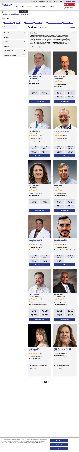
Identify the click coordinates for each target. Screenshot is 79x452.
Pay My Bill (17, 23)
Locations (50, 6)
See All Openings (39, 101)
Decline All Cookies (59, 444)
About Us (54, 1)
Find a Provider (20, 6)
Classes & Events (68, 23)
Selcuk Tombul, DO (60, 186)
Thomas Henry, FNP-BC (61, 131)
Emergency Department (55, 23)
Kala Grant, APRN (34, 186)
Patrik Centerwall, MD (61, 240)
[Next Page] (62, 382)
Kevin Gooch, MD (59, 77)
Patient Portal (41, 1)
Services (29, 6)
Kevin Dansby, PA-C (35, 77)
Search (23, 11)
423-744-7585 (58, 369)
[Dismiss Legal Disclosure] (73, 33)
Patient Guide (38, 23)
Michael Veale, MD (34, 131)
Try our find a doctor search (23, 14)
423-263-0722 (32, 369)
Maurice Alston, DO (60, 294)
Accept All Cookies (59, 448)
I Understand (35, 47)
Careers (60, 1)
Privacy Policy (39, 442)
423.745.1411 (34, 1)
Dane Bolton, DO (34, 294)
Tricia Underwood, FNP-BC (62, 349)
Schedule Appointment (70, 1)
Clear (20, 27)
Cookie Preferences (59, 440)
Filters (5, 27)
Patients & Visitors (39, 6)
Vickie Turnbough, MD (35, 240)
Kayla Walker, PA (34, 349)
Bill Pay (49, 1)
